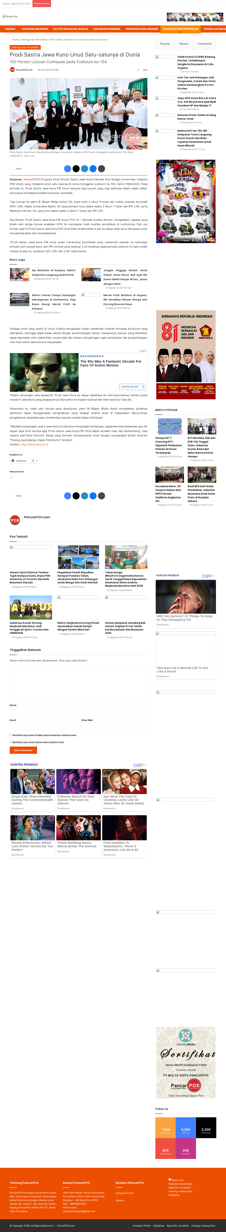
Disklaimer (174, 1195)
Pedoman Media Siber (181, 1183)
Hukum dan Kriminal (107, 28)
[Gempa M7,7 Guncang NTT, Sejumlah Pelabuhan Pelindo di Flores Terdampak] (169, 426)
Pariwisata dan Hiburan (142, 28)
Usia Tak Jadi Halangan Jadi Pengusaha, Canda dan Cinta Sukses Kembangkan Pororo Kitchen (196, 83)
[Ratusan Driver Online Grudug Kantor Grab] (165, 120)
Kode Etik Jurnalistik (180, 1187)
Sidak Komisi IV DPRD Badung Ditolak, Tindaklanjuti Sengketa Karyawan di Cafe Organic (196, 62)
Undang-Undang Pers (203, 1225)
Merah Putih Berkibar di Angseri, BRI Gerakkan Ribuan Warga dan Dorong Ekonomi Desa (125, 299)
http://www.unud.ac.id (34, 444)
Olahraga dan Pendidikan (180, 28)
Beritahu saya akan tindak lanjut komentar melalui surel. (45, 735)
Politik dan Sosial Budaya (70, 28)
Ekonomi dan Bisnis (35, 28)
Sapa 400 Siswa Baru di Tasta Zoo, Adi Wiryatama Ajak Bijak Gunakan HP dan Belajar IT (196, 101)
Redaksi (120, 1200)
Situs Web (87, 720)
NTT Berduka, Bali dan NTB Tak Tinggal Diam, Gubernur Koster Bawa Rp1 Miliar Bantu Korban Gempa (202, 447)
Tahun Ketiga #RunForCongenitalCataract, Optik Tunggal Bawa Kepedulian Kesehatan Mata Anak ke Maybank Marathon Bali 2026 (126, 579)
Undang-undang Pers (180, 1191)
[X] (34, 523)
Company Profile (125, 1193)
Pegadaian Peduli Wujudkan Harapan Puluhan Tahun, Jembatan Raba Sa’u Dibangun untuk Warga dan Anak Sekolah (77, 577)
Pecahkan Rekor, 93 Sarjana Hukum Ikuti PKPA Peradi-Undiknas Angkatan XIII (168, 494)
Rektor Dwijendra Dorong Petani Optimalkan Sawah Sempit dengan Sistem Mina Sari (78, 626)
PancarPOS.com (24, 69)
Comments (205, 43)
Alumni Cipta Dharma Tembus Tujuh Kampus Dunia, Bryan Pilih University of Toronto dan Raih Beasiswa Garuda (30, 577)
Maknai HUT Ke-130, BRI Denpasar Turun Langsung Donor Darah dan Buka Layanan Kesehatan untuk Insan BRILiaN (194, 138)
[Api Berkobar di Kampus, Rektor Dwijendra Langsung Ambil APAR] (19, 274)
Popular (165, 43)
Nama (13, 705)
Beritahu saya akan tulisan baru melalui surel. (38, 742)
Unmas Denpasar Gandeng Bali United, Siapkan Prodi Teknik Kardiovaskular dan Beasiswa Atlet (125, 628)
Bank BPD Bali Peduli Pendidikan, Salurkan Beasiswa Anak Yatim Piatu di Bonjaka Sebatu (201, 494)
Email (13, 720)
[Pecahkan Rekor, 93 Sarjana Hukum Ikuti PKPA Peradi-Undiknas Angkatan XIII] (169, 475)
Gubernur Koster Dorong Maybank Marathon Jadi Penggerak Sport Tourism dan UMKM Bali (29, 628)
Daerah (10, 28)
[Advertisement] (185, 276)
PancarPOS (31, 179)
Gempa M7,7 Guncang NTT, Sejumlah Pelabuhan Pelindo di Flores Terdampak (168, 445)
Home (15, 39)
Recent (184, 43)
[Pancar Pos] (10, 16)
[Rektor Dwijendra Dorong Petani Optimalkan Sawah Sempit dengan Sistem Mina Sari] (78, 607)
